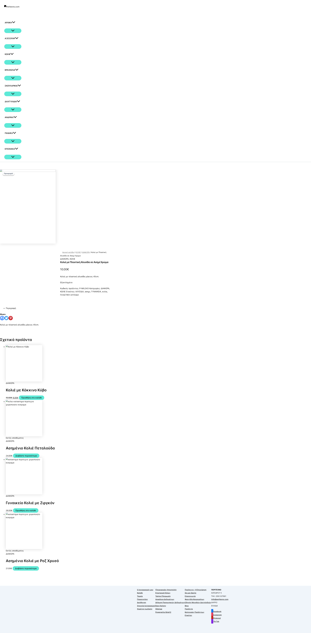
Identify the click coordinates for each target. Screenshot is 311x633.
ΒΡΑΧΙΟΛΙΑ (10, 70)
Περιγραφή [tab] (11, 308)
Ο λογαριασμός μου (145, 590)
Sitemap (158, 609)
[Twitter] (6, 318)
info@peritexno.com (219, 599)
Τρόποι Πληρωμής (163, 596)
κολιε (104, 291)
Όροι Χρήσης (160, 606)
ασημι (87, 291)
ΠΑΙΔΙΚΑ (9, 133)
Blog (187, 606)
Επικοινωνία (190, 596)
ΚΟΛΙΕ (7, 54)
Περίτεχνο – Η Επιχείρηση (195, 590)
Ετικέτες (188, 615)
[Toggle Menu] (12, 30)
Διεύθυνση (141, 602)
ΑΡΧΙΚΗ (8, 22)
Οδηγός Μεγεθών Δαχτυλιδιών (198, 602)
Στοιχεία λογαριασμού (146, 606)
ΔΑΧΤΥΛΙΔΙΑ (11, 101)
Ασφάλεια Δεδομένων (164, 599)
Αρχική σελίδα (68, 252)
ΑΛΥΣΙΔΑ (79, 291)
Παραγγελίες (142, 599)
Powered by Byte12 (163, 612)
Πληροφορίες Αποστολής (166, 590)
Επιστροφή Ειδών (162, 593)
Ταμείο (140, 596)
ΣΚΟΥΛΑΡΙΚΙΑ (11, 86)
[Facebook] (2, 318)
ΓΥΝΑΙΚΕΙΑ (96, 291)
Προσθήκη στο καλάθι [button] (31, 397)
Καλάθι (140, 593)
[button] (13, 22)
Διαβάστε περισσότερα (26, 456)
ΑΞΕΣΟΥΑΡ (10, 38)
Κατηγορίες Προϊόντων (194, 612)
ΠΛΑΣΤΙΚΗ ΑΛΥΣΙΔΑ (69, 295)
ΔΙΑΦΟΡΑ (86, 252)
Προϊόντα (189, 609)
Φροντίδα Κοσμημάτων (194, 599)
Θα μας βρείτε (190, 593)
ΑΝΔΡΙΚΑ (9, 117)
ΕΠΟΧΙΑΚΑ (10, 149)
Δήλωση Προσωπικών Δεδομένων (170, 602)
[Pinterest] (11, 318)
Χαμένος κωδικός (144, 609)
